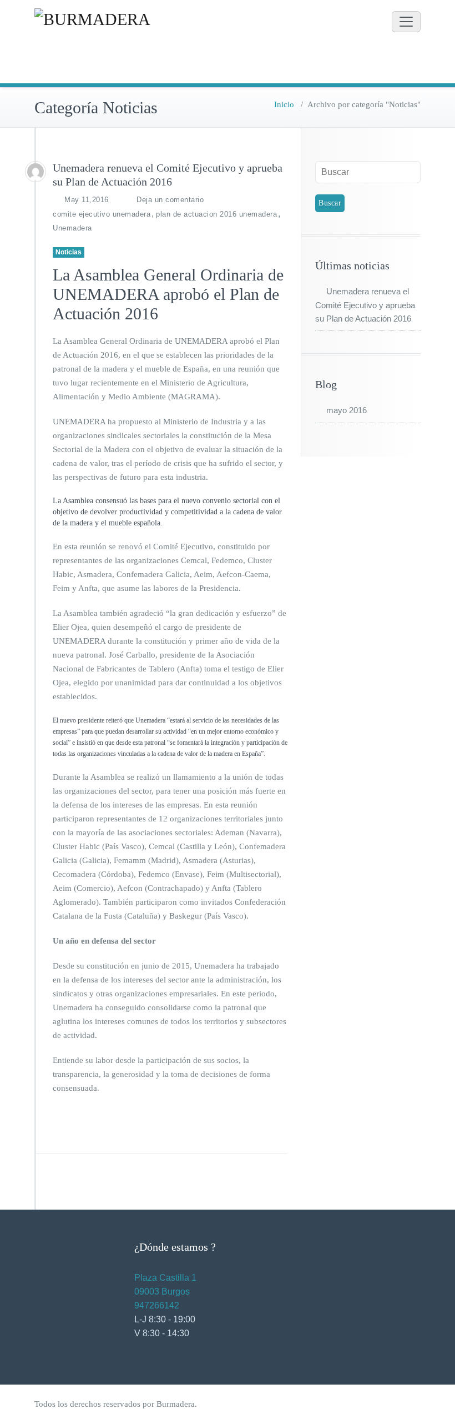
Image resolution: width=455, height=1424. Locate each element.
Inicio (284, 104)
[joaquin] (35, 171)
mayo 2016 (346, 410)
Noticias (68, 252)
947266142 (156, 1305)
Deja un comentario (170, 199)
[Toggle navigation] (406, 21)
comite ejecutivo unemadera (101, 214)
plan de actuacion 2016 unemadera (216, 214)
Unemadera (72, 228)
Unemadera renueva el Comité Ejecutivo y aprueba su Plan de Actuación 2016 (365, 305)
